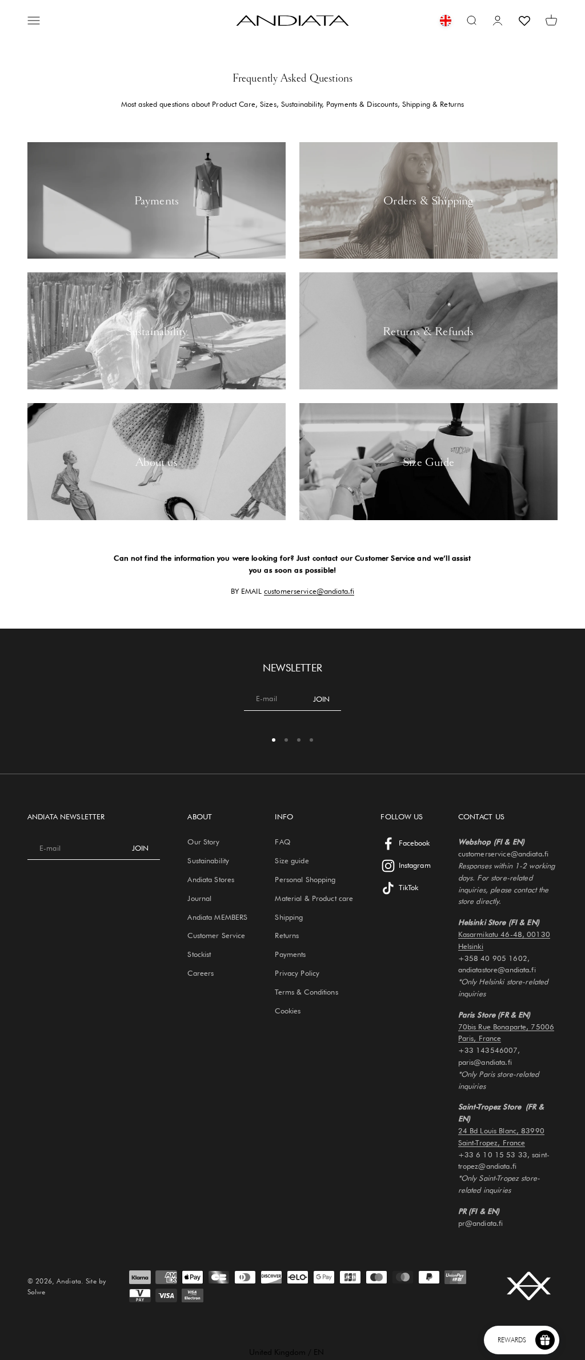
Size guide (291, 860)
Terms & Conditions (306, 991)
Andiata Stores (210, 879)
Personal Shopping (305, 879)
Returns (287, 935)
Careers (200, 972)
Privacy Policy (297, 972)
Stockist (199, 954)
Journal (199, 898)
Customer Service (216, 935)
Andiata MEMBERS (217, 917)
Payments (290, 954)
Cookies (287, 1010)
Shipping (289, 917)
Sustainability (208, 860)
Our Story (203, 841)
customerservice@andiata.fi (309, 590)
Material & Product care (314, 898)
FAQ (282, 841)
